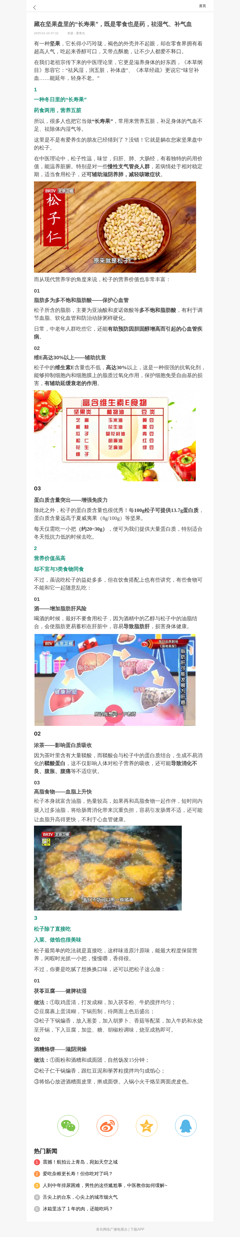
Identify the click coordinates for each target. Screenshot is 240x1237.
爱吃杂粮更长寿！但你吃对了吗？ (78, 1173)
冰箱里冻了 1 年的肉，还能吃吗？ (78, 1208)
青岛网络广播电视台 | (113, 1229)
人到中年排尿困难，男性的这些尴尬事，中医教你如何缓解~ (105, 1185)
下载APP (137, 1229)
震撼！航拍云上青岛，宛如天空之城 (80, 1161)
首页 (202, 6)
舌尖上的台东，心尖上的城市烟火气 (80, 1197)
